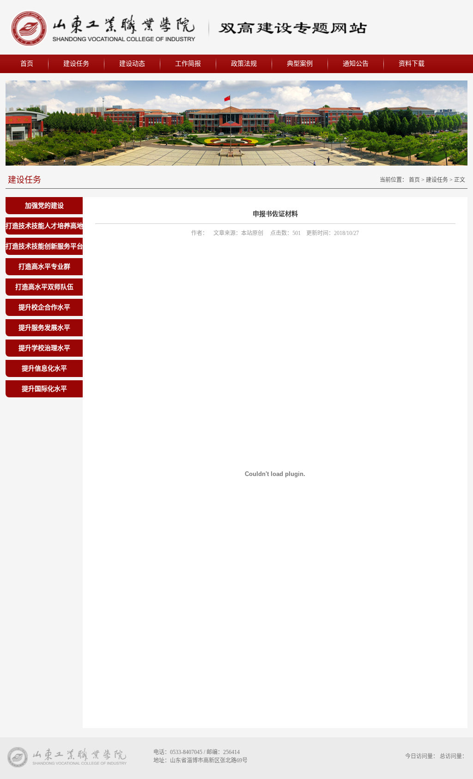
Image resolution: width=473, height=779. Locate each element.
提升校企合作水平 (44, 307)
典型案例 (300, 63)
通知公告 (356, 63)
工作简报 (188, 63)
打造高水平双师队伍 (44, 287)
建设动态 (132, 63)
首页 (26, 63)
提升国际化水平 (44, 388)
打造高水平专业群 (44, 266)
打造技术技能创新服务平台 (44, 246)
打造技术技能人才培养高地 (44, 226)
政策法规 (244, 63)
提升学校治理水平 (44, 348)
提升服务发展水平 (44, 327)
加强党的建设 (44, 205)
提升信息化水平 (44, 368)
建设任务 (76, 63)
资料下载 (411, 63)
